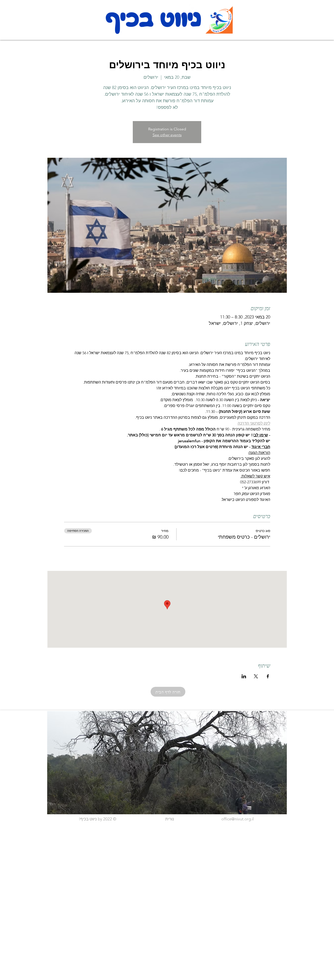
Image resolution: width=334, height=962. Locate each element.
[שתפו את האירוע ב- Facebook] (268, 676)
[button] (167, 762)
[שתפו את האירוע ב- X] (256, 676)
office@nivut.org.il (237, 818)
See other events (167, 135)
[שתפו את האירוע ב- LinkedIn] (244, 676)
